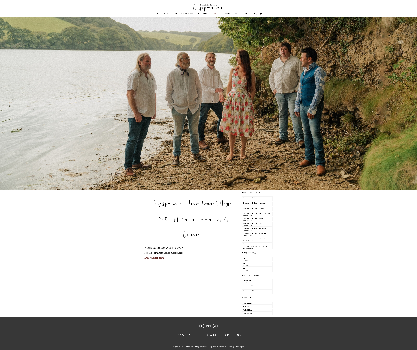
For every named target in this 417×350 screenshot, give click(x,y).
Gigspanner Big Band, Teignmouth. (255, 234)
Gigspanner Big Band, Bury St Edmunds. (257, 214)
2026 (245, 259)
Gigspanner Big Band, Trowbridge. (255, 229)
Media (236, 14)
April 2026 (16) (248, 310)
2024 (245, 269)
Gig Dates (215, 14)
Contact (247, 14)
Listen (174, 14)
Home (156, 14)
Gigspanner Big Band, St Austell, (254, 239)
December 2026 (248, 291)
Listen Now (183, 335)
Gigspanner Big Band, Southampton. (255, 198)
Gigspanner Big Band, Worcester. (254, 224)
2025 (245, 264)
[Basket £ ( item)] (261, 14)
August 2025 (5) (248, 313)
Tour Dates (208, 335)
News (205, 14)
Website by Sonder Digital (236, 347)
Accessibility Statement (219, 347)
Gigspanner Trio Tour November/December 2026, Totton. (255, 246)
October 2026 (247, 281)
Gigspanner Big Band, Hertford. (254, 209)
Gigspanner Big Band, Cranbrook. (254, 204)
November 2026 (248, 286)
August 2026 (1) (248, 303)
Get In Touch (233, 335)
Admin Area (189, 347)
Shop (165, 14)
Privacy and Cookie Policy (202, 347)
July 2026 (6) (247, 306)
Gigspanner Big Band (189, 14)
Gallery (226, 14)
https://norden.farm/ (154, 257)
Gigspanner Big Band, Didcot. (253, 219)
